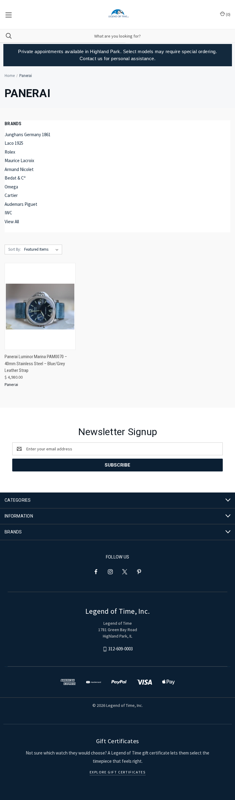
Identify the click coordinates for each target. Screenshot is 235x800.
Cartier (11, 195)
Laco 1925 (14, 143)
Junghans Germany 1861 (27, 134)
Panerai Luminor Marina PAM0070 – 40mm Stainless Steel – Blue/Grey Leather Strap (36, 363)
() (227, 14)
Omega (11, 187)
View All (12, 221)
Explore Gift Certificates (118, 772)
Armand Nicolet (19, 169)
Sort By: (14, 249)
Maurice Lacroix (19, 160)
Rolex (10, 152)
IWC (8, 213)
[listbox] (42, 249)
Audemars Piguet (21, 204)
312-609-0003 (120, 649)
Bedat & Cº (15, 178)
